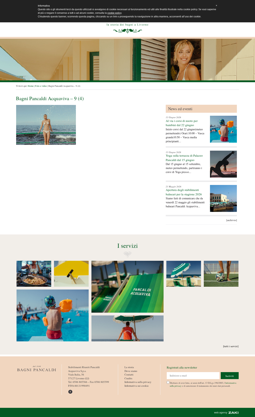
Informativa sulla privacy (138, 382)
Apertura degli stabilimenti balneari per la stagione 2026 (184, 192)
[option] (127, 59)
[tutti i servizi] (230, 346)
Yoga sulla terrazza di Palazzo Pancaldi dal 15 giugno (184, 157)
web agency (221, 412)
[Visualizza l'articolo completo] (223, 129)
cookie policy (114, 13)
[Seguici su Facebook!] (71, 390)
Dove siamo (131, 371)
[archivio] (231, 220)
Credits (128, 378)
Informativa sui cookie (137, 385)
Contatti (129, 374)
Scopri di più (34, 274)
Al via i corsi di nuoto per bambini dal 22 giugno (182, 123)
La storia (129, 367)
